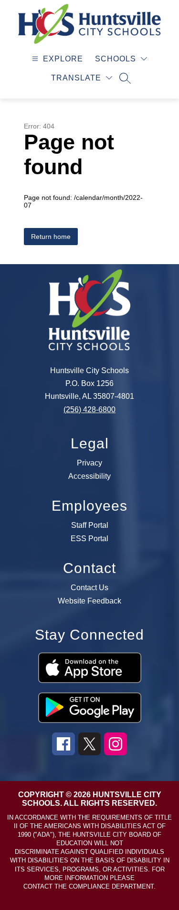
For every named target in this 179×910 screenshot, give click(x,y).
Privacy (89, 463)
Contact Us (89, 588)
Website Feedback (89, 601)
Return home (51, 236)
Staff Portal (89, 525)
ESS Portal (89, 539)
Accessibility (89, 476)
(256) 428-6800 (89, 410)
